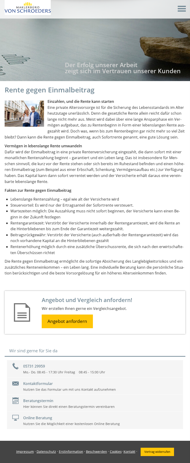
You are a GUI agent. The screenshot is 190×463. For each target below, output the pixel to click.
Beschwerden (96, 451)
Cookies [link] (116, 451)
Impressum (25, 451)
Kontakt (129, 451)
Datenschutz (46, 451)
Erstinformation (71, 451)
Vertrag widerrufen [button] (157, 452)
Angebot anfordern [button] (67, 321)
